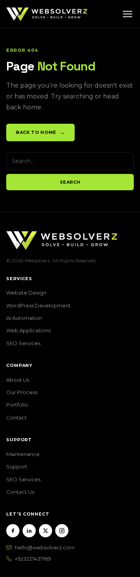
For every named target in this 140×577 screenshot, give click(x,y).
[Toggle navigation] (127, 14)
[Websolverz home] (46, 14)
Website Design (26, 292)
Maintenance (23, 454)
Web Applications (28, 330)
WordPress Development (38, 305)
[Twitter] (45, 530)
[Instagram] (61, 530)
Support (16, 466)
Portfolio (17, 405)
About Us (17, 380)
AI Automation (24, 318)
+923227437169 (33, 559)
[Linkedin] (29, 530)
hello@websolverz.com (45, 547)
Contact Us (20, 492)
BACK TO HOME (40, 132)
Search (70, 182)
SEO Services (23, 343)
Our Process (21, 392)
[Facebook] (12, 530)
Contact (16, 417)
